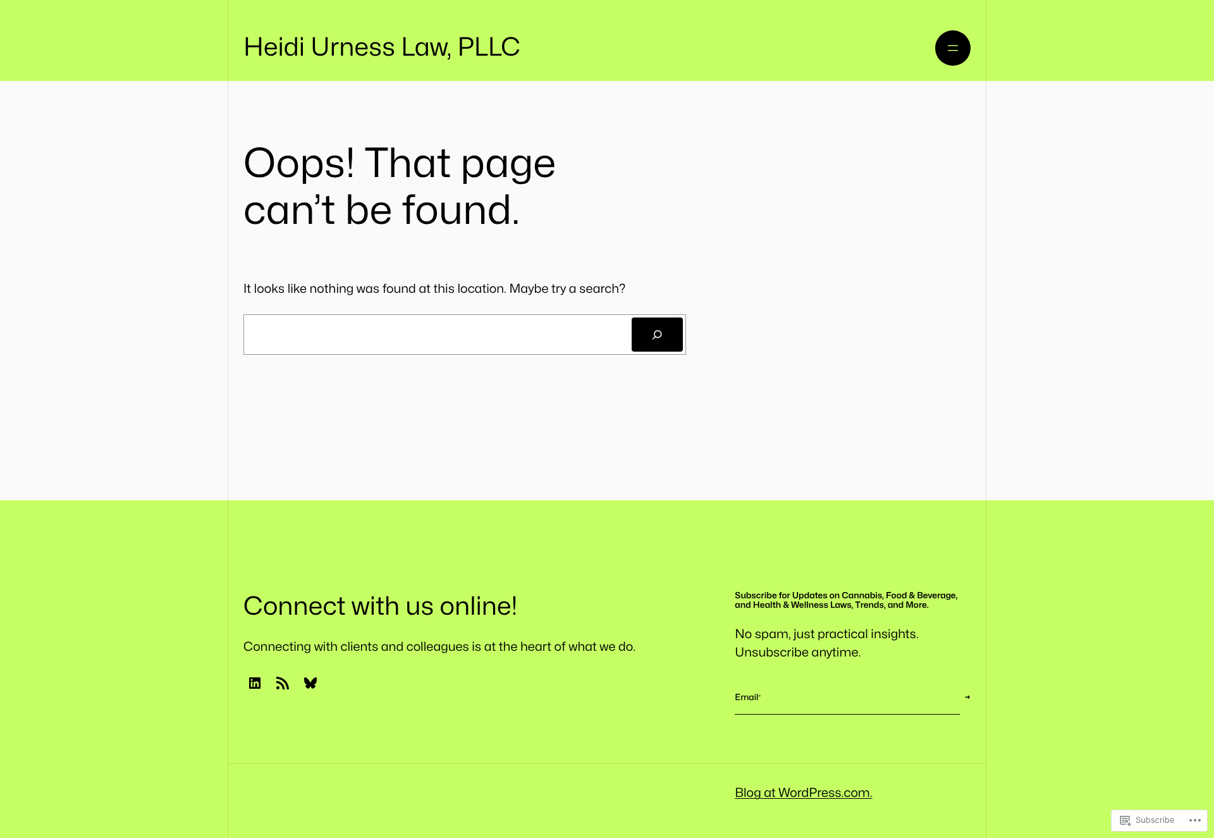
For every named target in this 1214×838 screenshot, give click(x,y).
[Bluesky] (310, 683)
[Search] (657, 334)
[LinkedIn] (254, 683)
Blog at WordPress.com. (803, 793)
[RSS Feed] (282, 683)
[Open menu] (952, 48)
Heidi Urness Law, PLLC (381, 47)
